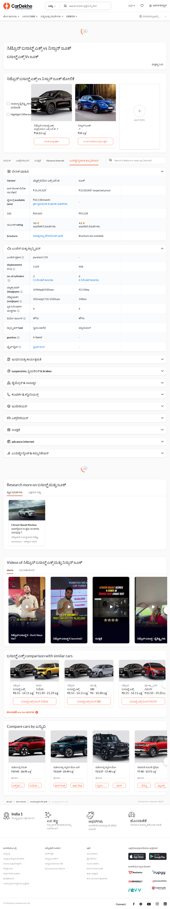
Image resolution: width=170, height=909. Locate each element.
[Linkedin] (165, 904)
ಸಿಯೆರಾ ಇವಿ (36, 785)
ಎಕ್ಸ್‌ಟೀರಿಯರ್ (22, 160)
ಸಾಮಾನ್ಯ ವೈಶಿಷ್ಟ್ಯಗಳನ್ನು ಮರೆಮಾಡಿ (21, 105)
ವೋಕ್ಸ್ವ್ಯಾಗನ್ (151, 685)
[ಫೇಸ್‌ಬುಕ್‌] (133, 904)
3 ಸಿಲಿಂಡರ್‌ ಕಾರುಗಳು (43, 279)
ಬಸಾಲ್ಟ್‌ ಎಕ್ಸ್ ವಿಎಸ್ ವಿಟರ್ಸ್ (143, 701)
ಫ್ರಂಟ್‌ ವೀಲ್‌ (39, 346)
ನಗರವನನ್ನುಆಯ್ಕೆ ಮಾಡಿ (153, 16)
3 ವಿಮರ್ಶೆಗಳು (93, 226)
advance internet (55, 160)
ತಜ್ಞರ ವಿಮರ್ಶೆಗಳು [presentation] (15, 492)
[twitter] (140, 904)
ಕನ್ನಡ (130, 5)
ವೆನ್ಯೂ (144, 785)
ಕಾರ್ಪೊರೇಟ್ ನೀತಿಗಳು (11, 873)
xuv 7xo (77, 785)
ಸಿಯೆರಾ (40, 689)
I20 (92, 689)
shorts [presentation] (10, 570)
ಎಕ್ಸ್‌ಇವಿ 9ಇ (18, 785)
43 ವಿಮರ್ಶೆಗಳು (48, 226)
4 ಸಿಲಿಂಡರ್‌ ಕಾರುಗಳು (89, 279)
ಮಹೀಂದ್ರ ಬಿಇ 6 (19, 767)
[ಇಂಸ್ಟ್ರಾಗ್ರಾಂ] (157, 904)
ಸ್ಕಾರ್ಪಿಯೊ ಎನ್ (102, 785)
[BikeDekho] (135, 872)
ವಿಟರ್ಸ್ (148, 689)
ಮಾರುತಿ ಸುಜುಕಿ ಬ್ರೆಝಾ (148, 767)
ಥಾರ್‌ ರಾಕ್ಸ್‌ (60, 785)
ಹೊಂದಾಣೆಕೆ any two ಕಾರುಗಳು (20, 712)
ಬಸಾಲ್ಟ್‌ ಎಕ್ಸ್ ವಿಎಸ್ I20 (89, 701)
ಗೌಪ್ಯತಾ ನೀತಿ (8, 868)
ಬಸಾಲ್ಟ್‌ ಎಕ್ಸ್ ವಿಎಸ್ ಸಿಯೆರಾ (34, 701)
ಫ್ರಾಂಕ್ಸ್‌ (161, 785)
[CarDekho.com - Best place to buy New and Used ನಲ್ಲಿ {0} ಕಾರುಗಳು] (17, 5)
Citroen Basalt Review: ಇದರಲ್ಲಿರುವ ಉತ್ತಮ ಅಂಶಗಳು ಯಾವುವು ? (25, 528)
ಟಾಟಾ (39, 685)
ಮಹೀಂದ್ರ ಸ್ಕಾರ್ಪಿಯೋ (105, 767)
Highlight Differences (22, 114)
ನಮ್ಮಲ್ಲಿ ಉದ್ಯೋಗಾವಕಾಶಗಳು (13, 858)
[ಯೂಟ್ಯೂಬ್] (149, 904)
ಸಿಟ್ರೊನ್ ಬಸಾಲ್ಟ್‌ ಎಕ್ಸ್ (44, 125)
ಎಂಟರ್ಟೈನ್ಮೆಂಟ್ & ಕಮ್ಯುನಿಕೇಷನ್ (83, 160)
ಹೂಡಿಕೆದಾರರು (9, 878)
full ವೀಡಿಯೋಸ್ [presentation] (27, 570)
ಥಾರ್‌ (119, 785)
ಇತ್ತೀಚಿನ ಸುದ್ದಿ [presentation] (35, 492)
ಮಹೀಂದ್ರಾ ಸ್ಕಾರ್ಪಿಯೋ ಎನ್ (66, 767)
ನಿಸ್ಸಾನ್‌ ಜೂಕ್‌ (84, 125)
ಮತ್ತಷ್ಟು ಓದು (157, 64)
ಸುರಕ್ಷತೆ (37, 160)
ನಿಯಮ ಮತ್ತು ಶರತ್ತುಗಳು (12, 863)
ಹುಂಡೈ (93, 685)
